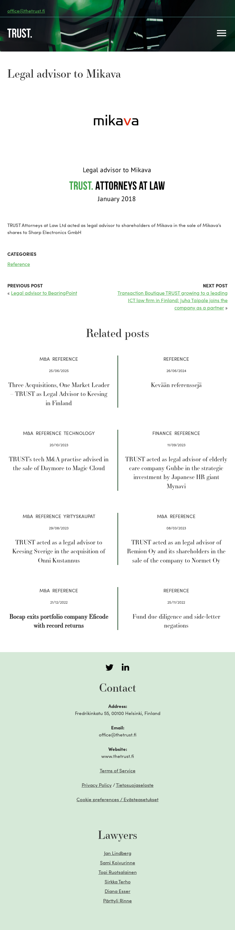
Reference (18, 263)
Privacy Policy (97, 785)
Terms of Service (118, 770)
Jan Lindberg (117, 853)
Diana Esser (117, 891)
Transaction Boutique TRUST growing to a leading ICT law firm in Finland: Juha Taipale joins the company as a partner (173, 300)
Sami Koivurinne (117, 862)
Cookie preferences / (117, 799)
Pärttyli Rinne (117, 900)
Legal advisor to (44, 292)
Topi (118, 872)
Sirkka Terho (118, 881)
